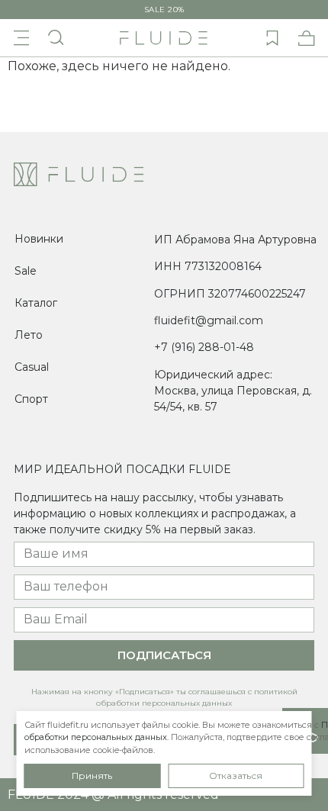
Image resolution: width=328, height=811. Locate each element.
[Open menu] (21, 38)
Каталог (35, 303)
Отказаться (235, 775)
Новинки (38, 239)
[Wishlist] (272, 38)
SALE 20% (164, 10)
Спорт (31, 399)
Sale (25, 271)
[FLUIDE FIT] (164, 38)
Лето (28, 335)
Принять (92, 775)
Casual (31, 367)
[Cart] (306, 38)
